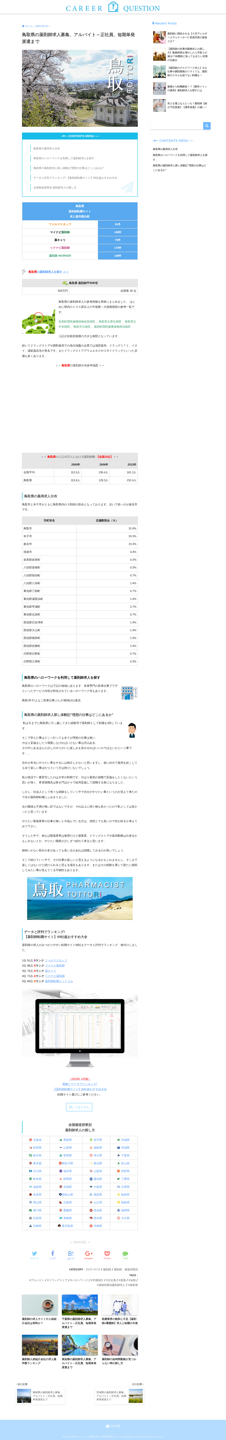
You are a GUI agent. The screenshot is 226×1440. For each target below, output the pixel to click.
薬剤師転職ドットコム (59, 981)
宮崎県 (37, 1226)
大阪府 (98, 1186)
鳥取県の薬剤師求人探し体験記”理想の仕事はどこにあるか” (68, 167)
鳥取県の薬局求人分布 (46, 148)
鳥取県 (98, 1194)
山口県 (98, 1202)
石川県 (37, 1171)
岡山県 (37, 1202)
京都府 (67, 1186)
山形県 (67, 1147)
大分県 (125, 1218)
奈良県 (37, 1194)
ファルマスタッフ (56, 960)
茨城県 (125, 1147)
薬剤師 (107, 1269)
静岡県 (67, 1179)
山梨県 (98, 1171)
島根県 (125, 1194)
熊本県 (98, 1218)
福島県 (98, 1147)
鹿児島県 (67, 1226)
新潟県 (98, 1163)
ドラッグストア (58, 1280)
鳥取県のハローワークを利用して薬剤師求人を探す (63, 158)
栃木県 (37, 1155)
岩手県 (98, 1139)
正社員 (112, 1280)
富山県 (125, 1163)
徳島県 (125, 1202)
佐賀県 (37, 1218)
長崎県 (67, 1218)
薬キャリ (50, 971)
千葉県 (125, 1155)
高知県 (98, 1210)
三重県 (125, 1179)
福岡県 (125, 1210)
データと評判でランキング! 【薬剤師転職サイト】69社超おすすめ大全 (75, 177)
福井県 (67, 1171)
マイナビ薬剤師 (55, 965)
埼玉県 (98, 1155)
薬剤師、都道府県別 (126, 1269)
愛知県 (98, 1179)
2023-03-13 (93, 1269)
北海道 (37, 1139)
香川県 (37, 1210)
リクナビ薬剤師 (55, 976)
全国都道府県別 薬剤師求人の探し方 (54, 187)
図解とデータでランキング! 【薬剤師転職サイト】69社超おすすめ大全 (80, 1084)
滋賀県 (37, 1186)
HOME (115, 1426)
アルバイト (37, 1280)
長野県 (125, 1171)
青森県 (67, 1139)
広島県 (67, 1202)
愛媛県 (67, 1210)
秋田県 (37, 1147)
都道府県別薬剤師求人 (112, 1285)
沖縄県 (98, 1226)
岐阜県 (37, 1179)
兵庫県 (125, 1186)
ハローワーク (80, 1280)
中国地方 (98, 1280)
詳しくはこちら (79, 1107)
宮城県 (125, 1139)
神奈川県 (67, 1163)
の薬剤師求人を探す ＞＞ (48, 271)
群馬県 (67, 1155)
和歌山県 (67, 1194)
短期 (133, 1280)
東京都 (37, 1163)
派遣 (123, 1280)
